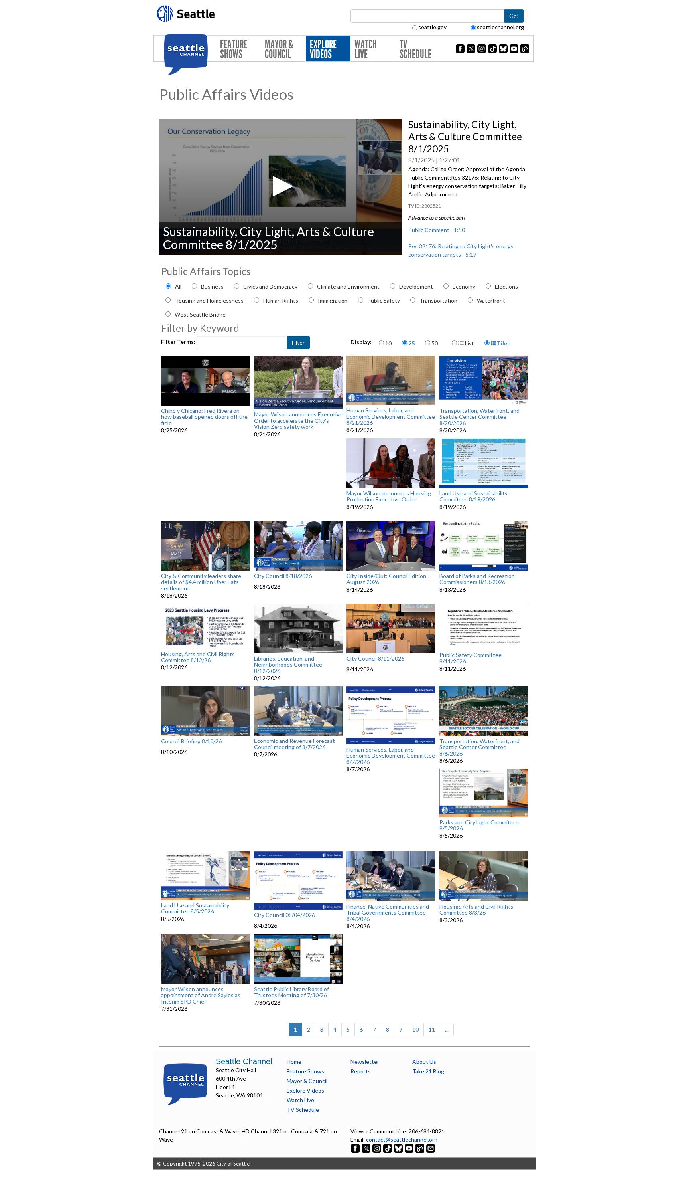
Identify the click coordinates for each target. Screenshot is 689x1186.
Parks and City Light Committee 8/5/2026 (479, 825)
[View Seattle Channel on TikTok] (387, 1147)
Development (416, 286)
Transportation (438, 300)
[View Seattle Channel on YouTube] (409, 1147)
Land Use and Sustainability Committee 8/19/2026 (473, 496)
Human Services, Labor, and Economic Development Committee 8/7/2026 (390, 755)
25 (411, 343)
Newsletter (364, 1061)
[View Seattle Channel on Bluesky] (398, 1147)
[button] (280, 186)
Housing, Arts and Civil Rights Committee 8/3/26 (476, 909)
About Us (424, 1061)
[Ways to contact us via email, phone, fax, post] (430, 1147)
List (469, 343)
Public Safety (383, 300)
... (447, 1029)
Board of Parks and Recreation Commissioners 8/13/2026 (477, 579)
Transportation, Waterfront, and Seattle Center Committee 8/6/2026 (479, 747)
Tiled (503, 343)
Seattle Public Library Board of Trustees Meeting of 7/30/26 (291, 992)
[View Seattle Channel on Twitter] (366, 1147)
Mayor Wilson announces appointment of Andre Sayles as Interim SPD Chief (200, 995)
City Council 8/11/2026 (375, 658)
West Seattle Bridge (200, 314)
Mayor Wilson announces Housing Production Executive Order (388, 496)
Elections (506, 286)
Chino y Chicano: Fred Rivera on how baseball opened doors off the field (204, 417)
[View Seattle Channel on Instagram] (377, 1147)
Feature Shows (233, 49)
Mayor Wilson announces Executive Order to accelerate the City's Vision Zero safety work (298, 420)
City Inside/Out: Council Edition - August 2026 (387, 579)
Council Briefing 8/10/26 (191, 741)
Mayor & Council (279, 49)
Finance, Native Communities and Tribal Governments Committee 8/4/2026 (387, 912)
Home (294, 1061)
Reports (360, 1071)
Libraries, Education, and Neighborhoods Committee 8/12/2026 (288, 664)
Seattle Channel (244, 1061)
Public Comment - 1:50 (436, 229)
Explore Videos (323, 49)
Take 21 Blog (428, 1071)
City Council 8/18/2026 (283, 576)
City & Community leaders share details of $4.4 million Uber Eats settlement (201, 582)
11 (432, 1029)
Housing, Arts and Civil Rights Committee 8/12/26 (198, 657)
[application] (280, 187)
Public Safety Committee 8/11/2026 (470, 658)
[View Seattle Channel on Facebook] (355, 1147)
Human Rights (280, 300)
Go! (514, 15)
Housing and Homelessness (209, 300)
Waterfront (491, 300)
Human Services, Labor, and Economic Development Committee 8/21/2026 (390, 416)
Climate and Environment (348, 286)
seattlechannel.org (500, 27)
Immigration (333, 300)
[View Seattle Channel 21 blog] (420, 1147)
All (178, 286)
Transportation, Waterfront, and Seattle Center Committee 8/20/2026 (479, 417)
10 (388, 343)
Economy (464, 286)
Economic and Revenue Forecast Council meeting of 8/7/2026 (294, 744)
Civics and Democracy (270, 286)
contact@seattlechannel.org (401, 1139)
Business (212, 286)
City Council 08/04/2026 (284, 915)
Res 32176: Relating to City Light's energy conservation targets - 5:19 (461, 250)
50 (434, 343)
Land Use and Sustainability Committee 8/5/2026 (195, 908)
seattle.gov (432, 27)
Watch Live (365, 49)
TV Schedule (415, 49)
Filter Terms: (179, 341)
